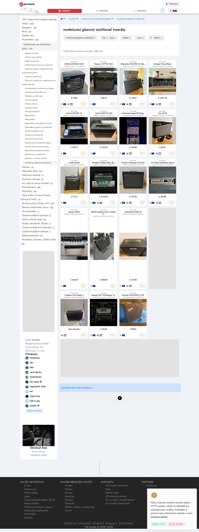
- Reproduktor (28, 115)
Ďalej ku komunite (34, 411)
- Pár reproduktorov (31, 111)
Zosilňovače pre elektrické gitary (96, 18)
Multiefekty (30, 39)
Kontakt (28, 517)
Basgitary (29, 27)
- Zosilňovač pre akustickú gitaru (36, 142)
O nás (27, 485)
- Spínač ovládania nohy (33, 131)
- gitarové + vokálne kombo (34, 158)
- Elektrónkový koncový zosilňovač (37, 65)
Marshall (69, 496)
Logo (27, 496)
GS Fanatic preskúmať (117, 503)
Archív (68, 510)
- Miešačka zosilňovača (32, 96)
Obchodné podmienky (36, 510)
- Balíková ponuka (30, 61)
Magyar (111, 523)
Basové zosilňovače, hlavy (37, 207)
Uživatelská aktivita (116, 496)
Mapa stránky (31, 503)
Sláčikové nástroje (32, 175)
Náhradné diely (32, 171)
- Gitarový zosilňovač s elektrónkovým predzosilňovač (39, 82)
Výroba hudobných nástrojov (38, 227)
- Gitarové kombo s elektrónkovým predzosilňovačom (37, 71)
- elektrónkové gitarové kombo (35, 150)
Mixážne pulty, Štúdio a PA (38, 203)
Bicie (26, 31)
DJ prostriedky (30, 211)
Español (84, 523)
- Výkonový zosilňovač (32, 138)
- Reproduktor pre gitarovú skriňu (37, 123)
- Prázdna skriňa (29, 107)
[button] (173, 10)
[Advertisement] (39, 291)
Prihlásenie (173, 4)
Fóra (107, 489)
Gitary (28, 23)
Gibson (69, 489)
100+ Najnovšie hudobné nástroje (39, 19)
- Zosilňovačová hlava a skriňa (35, 146)
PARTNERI (30, 514)
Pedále (27, 35)
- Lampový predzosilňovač (34, 92)
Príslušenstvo (31, 187)
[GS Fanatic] (62, 18)
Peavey (69, 499)
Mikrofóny (29, 191)
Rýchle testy (112, 492)
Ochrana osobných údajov (38, 507)
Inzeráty (72, 18)
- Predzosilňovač (29, 103)
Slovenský (126, 523)
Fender (69, 485)
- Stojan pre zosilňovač (32, 135)
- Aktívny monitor (30, 53)
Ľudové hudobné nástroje (36, 231)
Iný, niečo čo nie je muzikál (37, 183)
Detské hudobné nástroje (36, 215)
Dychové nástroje (32, 179)
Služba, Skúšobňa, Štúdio (36, 223)
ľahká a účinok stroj (34, 219)
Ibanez (68, 492)
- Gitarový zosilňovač (31, 76)
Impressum (30, 489)
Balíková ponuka (32, 235)
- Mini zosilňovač (30, 100)
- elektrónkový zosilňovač (33, 154)
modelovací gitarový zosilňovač (130, 18)
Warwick (70, 503)
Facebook (151, 485)
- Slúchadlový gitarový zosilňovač (37, 127)
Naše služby (31, 492)
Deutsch (70, 523)
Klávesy (27, 167)
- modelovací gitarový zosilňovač (36, 162)
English (98, 523)
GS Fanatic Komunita (116, 485)
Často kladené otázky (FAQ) (39, 499)
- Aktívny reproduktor (32, 57)
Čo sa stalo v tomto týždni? (120, 499)
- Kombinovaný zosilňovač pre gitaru (38, 88)
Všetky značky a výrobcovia (79, 507)
